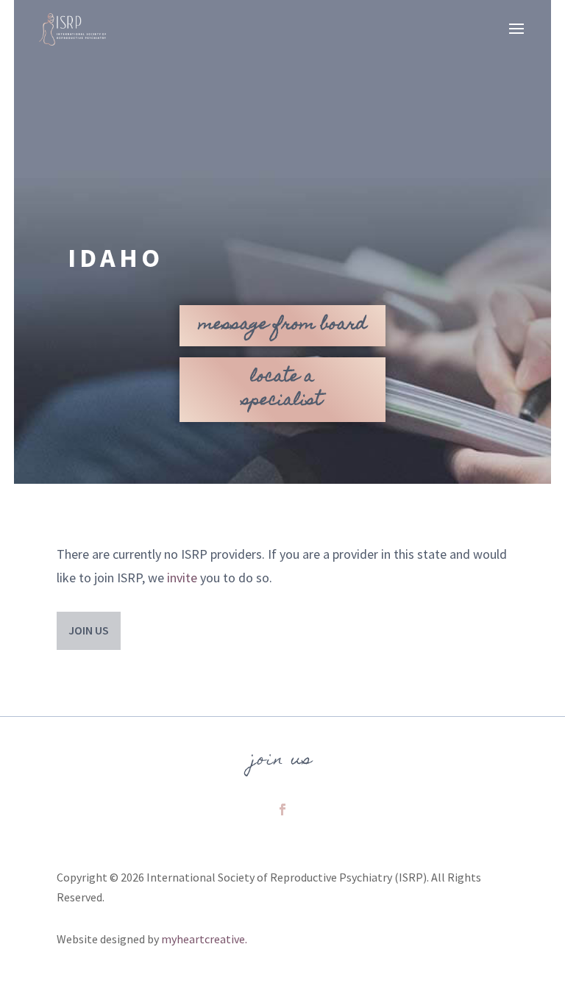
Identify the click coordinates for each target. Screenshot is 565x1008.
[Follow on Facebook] (282, 809)
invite (182, 577)
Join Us (88, 630)
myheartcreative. (204, 939)
